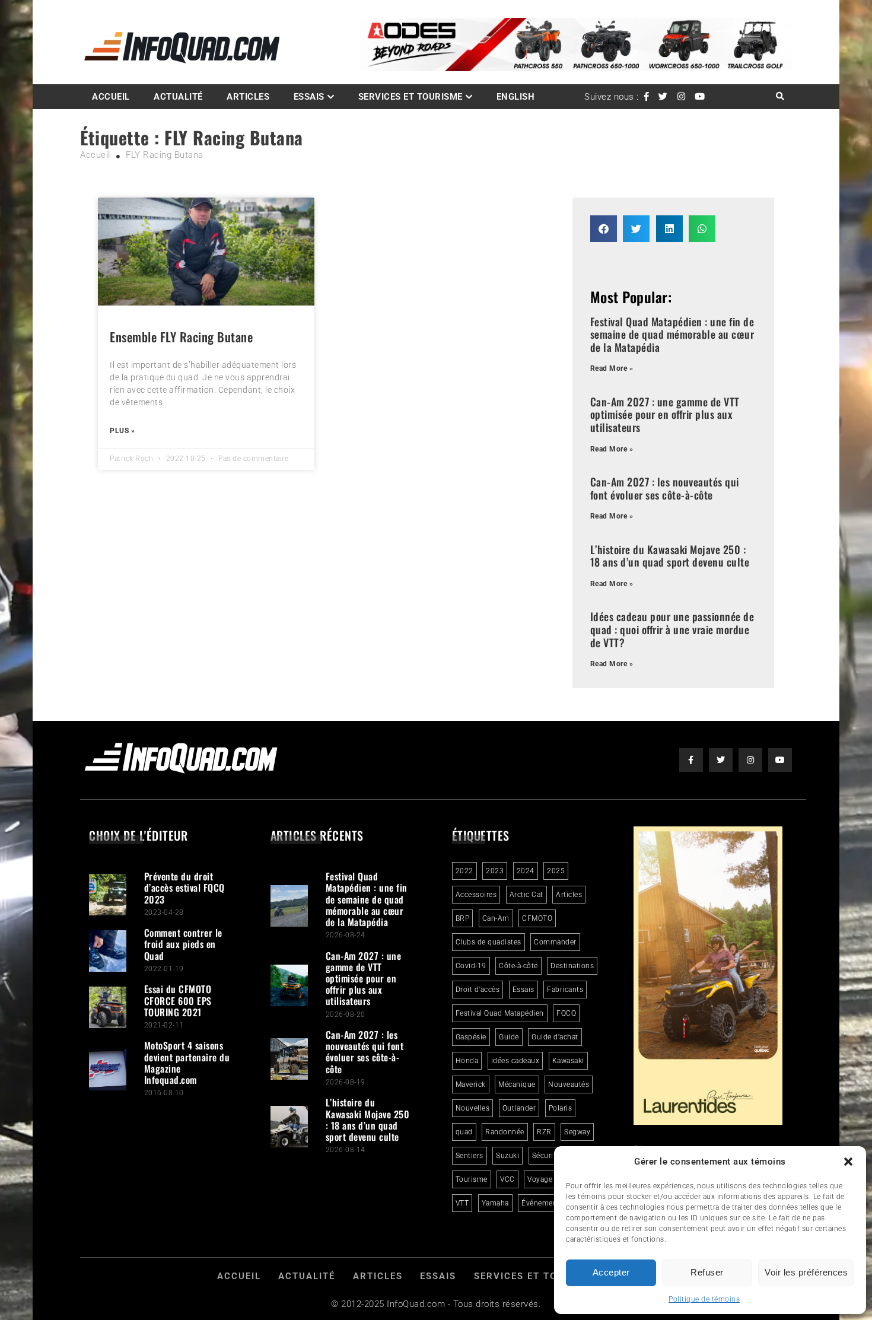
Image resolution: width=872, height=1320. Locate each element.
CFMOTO (537, 918)
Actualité (178, 96)
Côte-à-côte (518, 966)
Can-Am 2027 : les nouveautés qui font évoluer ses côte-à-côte (664, 488)
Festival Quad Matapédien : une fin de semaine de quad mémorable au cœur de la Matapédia (672, 334)
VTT (462, 1203)
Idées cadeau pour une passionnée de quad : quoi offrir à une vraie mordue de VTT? (672, 629)
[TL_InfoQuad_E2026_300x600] (708, 1122)
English (516, 96)
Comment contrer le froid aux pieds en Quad (183, 943)
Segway (577, 1132)
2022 (464, 871)
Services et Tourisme (410, 96)
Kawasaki (568, 1061)
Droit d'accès (478, 989)
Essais (309, 96)
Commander (555, 942)
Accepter (611, 1272)
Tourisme (472, 1179)
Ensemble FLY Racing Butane (181, 336)
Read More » (612, 368)
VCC (507, 1179)
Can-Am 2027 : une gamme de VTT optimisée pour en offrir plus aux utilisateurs (665, 414)
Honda (467, 1061)
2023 (495, 871)
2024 (525, 871)
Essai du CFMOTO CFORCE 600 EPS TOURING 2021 (178, 1000)
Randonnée (504, 1132)
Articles (248, 96)
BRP (463, 918)
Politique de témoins (704, 1299)
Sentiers (469, 1156)
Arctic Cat (526, 894)
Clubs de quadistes (488, 942)
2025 (556, 871)
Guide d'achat (555, 1037)
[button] (848, 1162)
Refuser (707, 1272)
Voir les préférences (806, 1272)
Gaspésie (471, 1037)
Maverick (471, 1084)
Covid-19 (471, 966)
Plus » (122, 431)
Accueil (111, 96)
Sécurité (546, 1156)
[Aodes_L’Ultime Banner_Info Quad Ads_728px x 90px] (576, 68)
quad (464, 1132)
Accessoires (476, 894)
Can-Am (496, 918)
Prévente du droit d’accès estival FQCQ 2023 (184, 887)
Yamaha (495, 1203)
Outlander (519, 1108)
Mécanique (517, 1084)
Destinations (572, 966)
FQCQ (566, 1013)
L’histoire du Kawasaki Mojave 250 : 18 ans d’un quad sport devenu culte (670, 556)
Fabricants (565, 989)
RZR (544, 1132)
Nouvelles (473, 1108)
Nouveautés (568, 1084)
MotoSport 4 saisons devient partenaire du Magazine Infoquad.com (187, 1062)
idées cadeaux (515, 1061)
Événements (542, 1203)
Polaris (560, 1108)
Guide (509, 1037)
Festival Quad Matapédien (500, 1013)
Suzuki (507, 1156)
